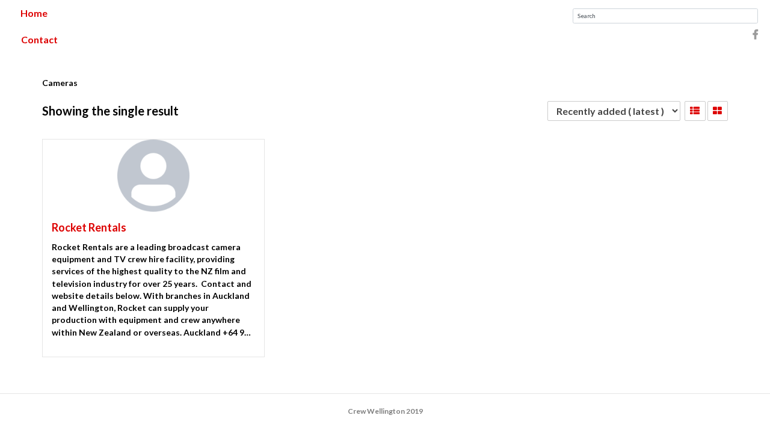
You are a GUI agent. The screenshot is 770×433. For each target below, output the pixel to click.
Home (34, 13)
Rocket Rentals (89, 227)
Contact (39, 39)
